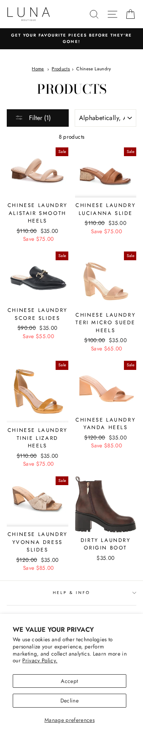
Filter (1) (39, 117)
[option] (71, 38)
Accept (69, 681)
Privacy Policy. (39, 660)
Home (38, 69)
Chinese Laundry (93, 69)
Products (61, 69)
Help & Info (72, 593)
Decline (69, 700)
